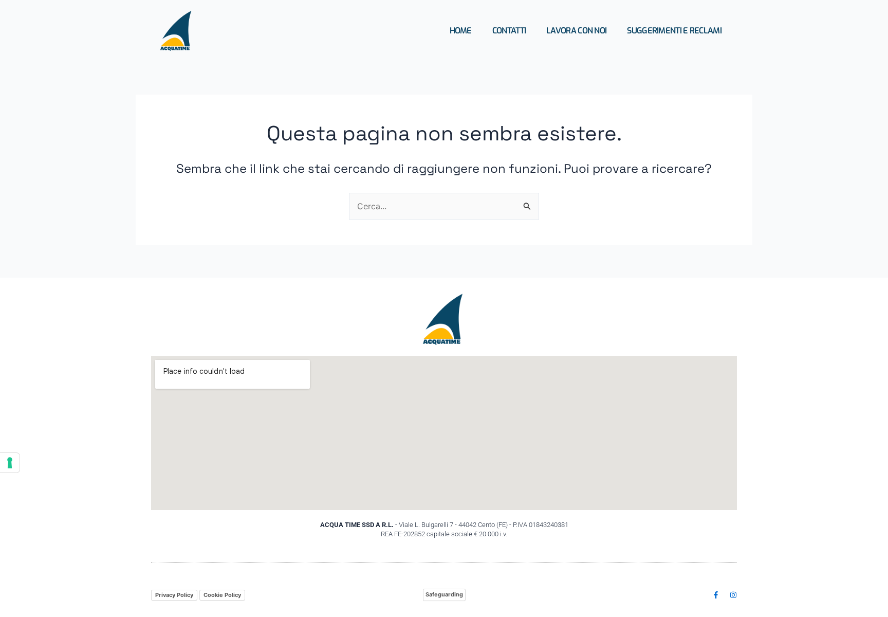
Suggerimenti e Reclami (674, 30)
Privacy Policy (174, 594)
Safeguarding (444, 594)
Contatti (509, 30)
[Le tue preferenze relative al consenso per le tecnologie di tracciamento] (10, 463)
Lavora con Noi (576, 30)
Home (461, 30)
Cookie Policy (222, 594)
